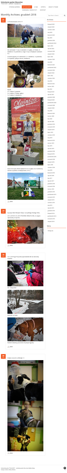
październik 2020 (52, 102)
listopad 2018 (51, 154)
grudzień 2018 (51, 151)
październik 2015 (52, 194)
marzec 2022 (51, 86)
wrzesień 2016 (51, 186)
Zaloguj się (50, 230)
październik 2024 (52, 43)
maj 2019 (50, 137)
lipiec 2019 (50, 132)
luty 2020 (50, 118)
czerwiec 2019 (51, 135)
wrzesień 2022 (51, 70)
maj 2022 (50, 81)
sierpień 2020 (51, 108)
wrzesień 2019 (51, 127)
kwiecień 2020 (51, 113)
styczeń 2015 (51, 208)
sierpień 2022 (51, 73)
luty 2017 (50, 178)
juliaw (11, 201)
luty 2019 (50, 145)
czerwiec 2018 (51, 167)
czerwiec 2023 (51, 59)
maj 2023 (50, 62)
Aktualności (27, 7)
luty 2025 (50, 37)
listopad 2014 (51, 213)
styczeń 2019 (51, 148)
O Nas (36, 7)
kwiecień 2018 (51, 172)
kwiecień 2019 (51, 140)
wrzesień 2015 (51, 197)
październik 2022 (52, 67)
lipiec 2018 (50, 164)
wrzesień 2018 (51, 159)
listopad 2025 (51, 24)
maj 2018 (50, 170)
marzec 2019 (51, 143)
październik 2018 (52, 156)
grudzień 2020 (51, 97)
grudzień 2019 (51, 124)
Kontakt (43, 10)
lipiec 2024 (50, 46)
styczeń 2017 (51, 181)
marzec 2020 (51, 116)
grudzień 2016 (51, 183)
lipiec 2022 (50, 75)
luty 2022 (50, 89)
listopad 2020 (51, 100)
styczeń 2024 (51, 48)
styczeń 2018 (51, 175)
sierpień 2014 (51, 221)
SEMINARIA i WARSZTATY (29, 10)
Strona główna (14, 7)
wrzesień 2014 (51, 218)
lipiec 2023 (50, 56)
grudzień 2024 (51, 40)
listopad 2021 (51, 91)
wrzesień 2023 (51, 51)
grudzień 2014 (51, 210)
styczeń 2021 (51, 94)
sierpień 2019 (51, 129)
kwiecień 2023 (51, 64)
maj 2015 (50, 205)
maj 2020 (50, 110)
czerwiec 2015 (51, 202)
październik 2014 (52, 216)
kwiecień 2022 (51, 83)
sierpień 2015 (51, 200)
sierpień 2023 (51, 54)
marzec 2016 (51, 189)
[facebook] (65, 468)
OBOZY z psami (53, 7)
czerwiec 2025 (51, 29)
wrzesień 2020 (51, 105)
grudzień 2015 (51, 191)
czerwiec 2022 (51, 78)
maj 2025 (50, 32)
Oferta (43, 7)
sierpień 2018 (51, 162)
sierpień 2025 (51, 27)
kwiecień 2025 (51, 35)
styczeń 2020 (51, 121)
